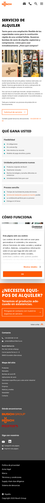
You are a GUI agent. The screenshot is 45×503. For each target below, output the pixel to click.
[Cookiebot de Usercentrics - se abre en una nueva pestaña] (32, 227)
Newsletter (5, 393)
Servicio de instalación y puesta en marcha (21, 195)
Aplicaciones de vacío (9, 377)
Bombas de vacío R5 (8, 374)
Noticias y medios (8, 389)
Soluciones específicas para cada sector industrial (18, 380)
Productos (5, 368)
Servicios (5, 383)
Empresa (5, 386)
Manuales (5, 371)
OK (22, 274)
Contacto (5, 396)
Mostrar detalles (30, 267)
